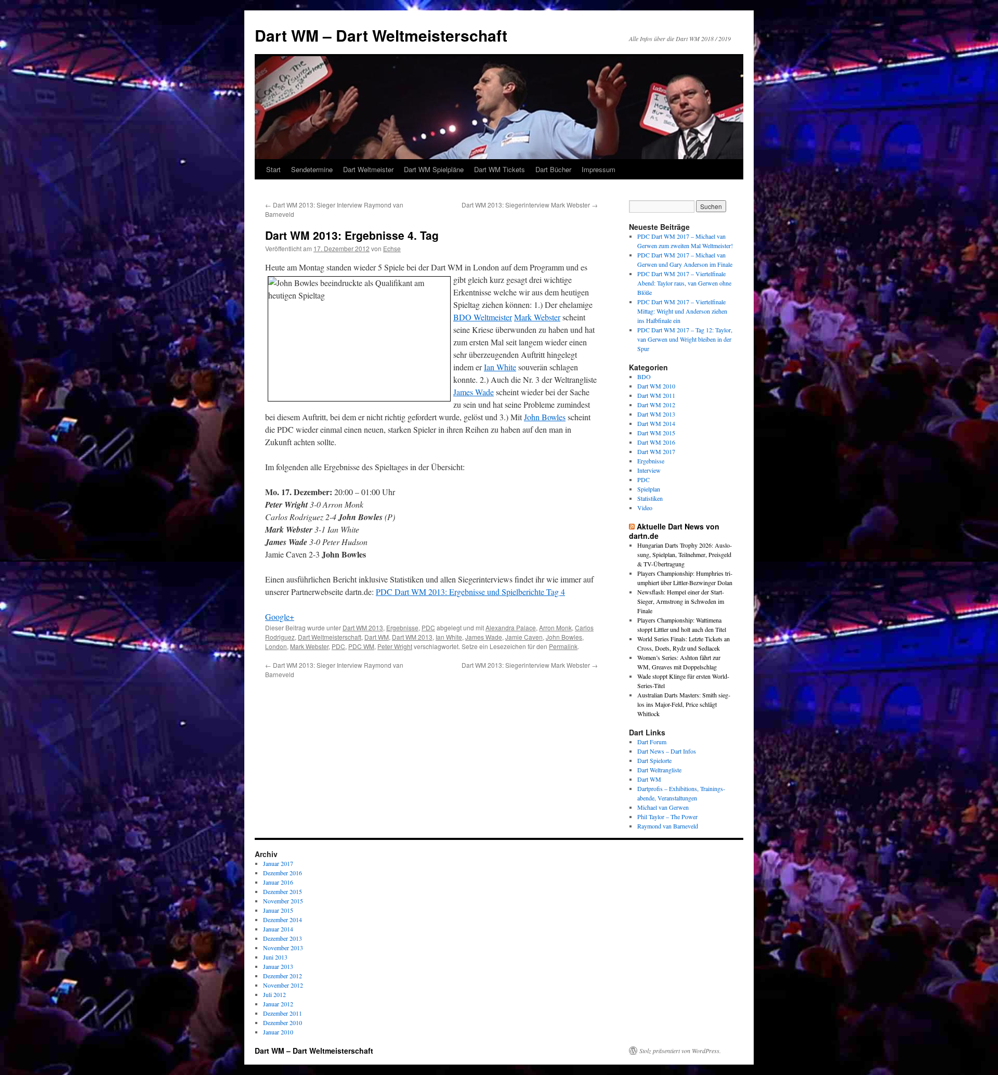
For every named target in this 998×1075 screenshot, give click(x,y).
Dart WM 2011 (656, 395)
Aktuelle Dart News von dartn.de (674, 531)
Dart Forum (651, 741)
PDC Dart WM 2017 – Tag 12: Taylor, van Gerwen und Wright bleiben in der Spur (684, 339)
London (276, 646)
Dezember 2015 (282, 891)
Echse (392, 248)
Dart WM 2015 (656, 433)
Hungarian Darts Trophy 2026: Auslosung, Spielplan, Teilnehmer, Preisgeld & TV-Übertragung (684, 554)
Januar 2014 (278, 929)
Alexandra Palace (510, 627)
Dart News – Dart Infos (666, 751)
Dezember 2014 (282, 919)
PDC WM (361, 646)
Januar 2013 (278, 966)
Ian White (500, 366)
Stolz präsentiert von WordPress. (680, 1050)
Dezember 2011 (282, 1013)
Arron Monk (555, 627)
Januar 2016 (278, 882)
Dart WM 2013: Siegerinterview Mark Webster (530, 204)
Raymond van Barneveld (667, 826)
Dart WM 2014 (656, 423)
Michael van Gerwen (663, 807)
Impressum (598, 169)
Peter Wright (394, 646)
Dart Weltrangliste (659, 770)
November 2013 (283, 947)
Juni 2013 (275, 957)
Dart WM (376, 636)
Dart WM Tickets (499, 169)
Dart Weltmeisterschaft (329, 636)
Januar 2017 (278, 863)
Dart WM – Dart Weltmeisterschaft (381, 35)
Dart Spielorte (654, 760)
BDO (644, 376)
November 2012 (283, 985)
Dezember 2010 (282, 1022)
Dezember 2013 (282, 938)
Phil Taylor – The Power (667, 816)
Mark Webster (537, 317)
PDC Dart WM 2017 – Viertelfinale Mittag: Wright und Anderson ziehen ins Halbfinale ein (682, 311)
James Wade (473, 391)
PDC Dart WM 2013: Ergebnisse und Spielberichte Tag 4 (470, 591)
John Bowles (545, 416)
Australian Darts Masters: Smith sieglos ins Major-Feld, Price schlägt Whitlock (683, 704)
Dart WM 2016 (656, 442)
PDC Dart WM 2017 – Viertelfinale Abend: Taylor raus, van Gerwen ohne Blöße (684, 282)
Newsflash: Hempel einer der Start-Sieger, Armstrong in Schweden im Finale (680, 601)
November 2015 (283, 901)
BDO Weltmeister (482, 317)
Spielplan (648, 489)
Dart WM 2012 (656, 404)
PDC (428, 627)
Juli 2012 (274, 994)
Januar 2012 (278, 1004)
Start (273, 169)
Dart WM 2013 (363, 627)
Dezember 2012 (282, 976)
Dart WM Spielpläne (434, 169)
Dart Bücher (553, 169)
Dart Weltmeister (368, 169)
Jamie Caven (524, 636)
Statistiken (650, 498)
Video (644, 507)
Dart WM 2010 (656, 386)
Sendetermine (312, 169)
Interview (649, 470)
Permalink (563, 646)
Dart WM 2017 (656, 451)
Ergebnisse (402, 627)
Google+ (279, 616)
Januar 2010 (278, 1032)
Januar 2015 (278, 910)
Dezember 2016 (282, 873)
